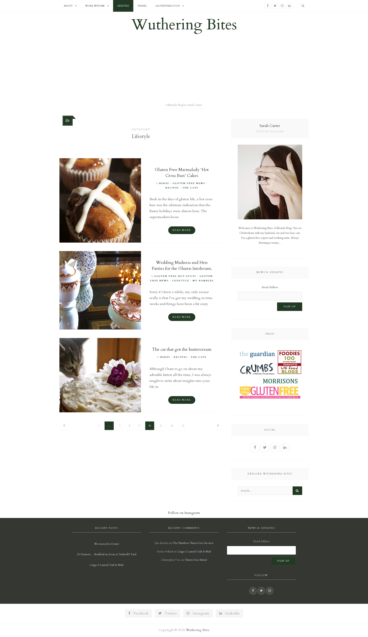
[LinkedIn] (289, 6)
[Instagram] (282, 6)
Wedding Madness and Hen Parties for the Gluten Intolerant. (182, 265)
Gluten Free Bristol (196, 560)
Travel (142, 5)
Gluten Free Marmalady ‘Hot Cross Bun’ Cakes (182, 172)
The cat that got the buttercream (181, 349)
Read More (181, 230)
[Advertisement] (184, 69)
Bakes (164, 183)
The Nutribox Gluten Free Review (193, 543)
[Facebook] (267, 6)
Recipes (172, 187)
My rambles (203, 280)
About (68, 5)
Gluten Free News (188, 183)
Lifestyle (123, 5)
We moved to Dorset (106, 544)
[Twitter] (275, 6)
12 (172, 425)
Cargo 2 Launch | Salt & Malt (107, 565)
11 (161, 425)
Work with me (95, 5)
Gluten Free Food (167, 5)
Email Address (270, 287)
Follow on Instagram (184, 512)
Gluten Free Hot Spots (175, 276)
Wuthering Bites (184, 25)
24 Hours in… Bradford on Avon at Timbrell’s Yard (106, 554)
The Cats (190, 187)
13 (183, 425)
